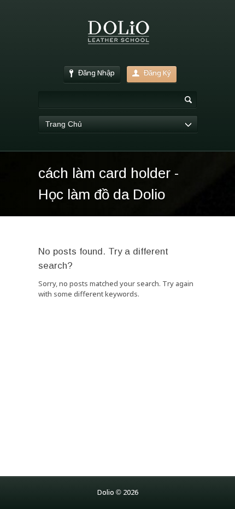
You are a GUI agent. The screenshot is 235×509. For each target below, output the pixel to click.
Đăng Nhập (96, 73)
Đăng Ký (157, 73)
